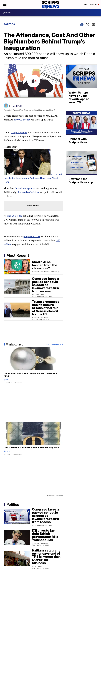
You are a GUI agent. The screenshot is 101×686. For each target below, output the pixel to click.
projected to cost (31, 236)
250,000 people (19, 132)
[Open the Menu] (4, 4)
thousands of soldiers (28, 192)
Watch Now (91, 4)
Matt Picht (17, 106)
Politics (9, 24)
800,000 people (22, 119)
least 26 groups (14, 215)
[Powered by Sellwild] (59, 495)
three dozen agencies (25, 188)
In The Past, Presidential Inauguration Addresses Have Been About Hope (33, 177)
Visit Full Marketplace (54, 344)
